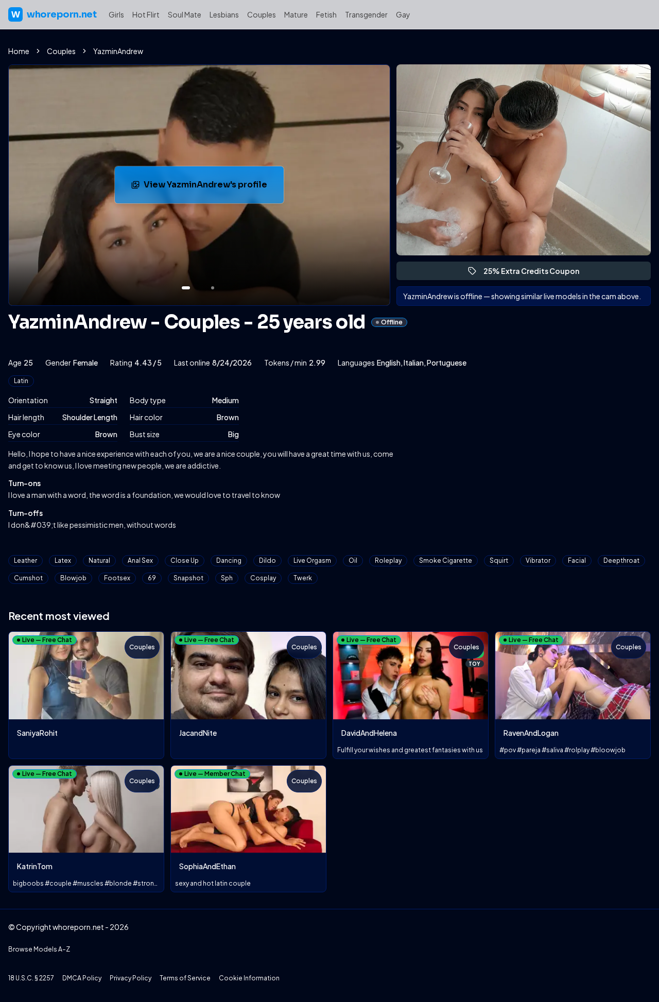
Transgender (366, 14)
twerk (302, 578)
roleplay (388, 560)
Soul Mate (184, 14)
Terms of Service (185, 978)
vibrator (538, 560)
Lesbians (224, 14)
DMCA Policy (81, 978)
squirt (499, 560)
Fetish (326, 14)
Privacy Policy (130, 978)
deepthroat (621, 560)
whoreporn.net (53, 14)
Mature (296, 14)
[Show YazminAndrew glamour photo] (212, 288)
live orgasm (312, 560)
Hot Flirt (146, 14)
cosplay (263, 578)
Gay (403, 14)
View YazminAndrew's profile (211, 187)
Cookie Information (249, 978)
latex (63, 560)
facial (577, 560)
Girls (116, 14)
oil (353, 560)
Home (18, 51)
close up (184, 560)
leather (25, 560)
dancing (228, 560)
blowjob (73, 578)
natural (99, 560)
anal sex (140, 560)
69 (152, 578)
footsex (117, 578)
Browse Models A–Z (39, 949)
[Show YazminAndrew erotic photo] (186, 288)
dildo (267, 560)
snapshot (188, 578)
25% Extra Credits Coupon (535, 273)
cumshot (28, 578)
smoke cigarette (445, 560)
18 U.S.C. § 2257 (31, 978)
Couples (261, 14)
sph (227, 578)
